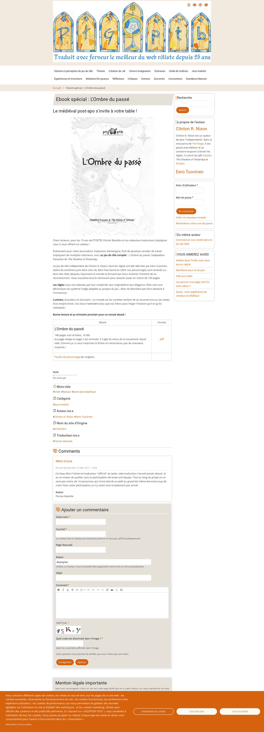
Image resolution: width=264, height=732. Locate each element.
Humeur (145, 78)
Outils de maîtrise (178, 71)
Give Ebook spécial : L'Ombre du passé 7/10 (69, 375)
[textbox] (112, 605)
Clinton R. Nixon (64, 416)
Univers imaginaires (140, 71)
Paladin (207, 155)
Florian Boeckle (63, 441)
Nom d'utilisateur (186, 185)
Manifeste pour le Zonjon (190, 270)
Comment (61, 585)
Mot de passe (183, 197)
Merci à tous (64, 461)
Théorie (101, 71)
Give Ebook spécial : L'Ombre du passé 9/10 (74, 375)
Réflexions (118, 78)
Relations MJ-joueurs (97, 78)
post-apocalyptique (85, 391)
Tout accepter (240, 711)
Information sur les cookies (18, 724)
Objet (59, 573)
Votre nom (62, 517)
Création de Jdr (117, 71)
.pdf (161, 339)
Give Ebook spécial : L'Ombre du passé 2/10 (58, 375)
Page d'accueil (64, 544)
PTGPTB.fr (60, 429)
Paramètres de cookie (154, 711)
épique (67, 391)
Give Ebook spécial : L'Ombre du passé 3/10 (61, 375)
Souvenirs (159, 78)
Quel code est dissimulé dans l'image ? (78, 638)
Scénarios (159, 71)
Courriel (60, 529)
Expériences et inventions (68, 78)
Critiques (133, 78)
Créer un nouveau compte (191, 217)
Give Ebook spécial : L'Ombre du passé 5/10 (65, 375)
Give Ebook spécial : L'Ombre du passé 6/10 (67, 375)
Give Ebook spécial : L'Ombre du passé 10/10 (76, 375)
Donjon (180, 163)
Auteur (60, 557)
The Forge (198, 143)
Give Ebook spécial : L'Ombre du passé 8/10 (72, 375)
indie (57, 391)
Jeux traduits (199, 71)
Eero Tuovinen (84, 416)
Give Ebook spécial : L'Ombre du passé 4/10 (63, 375)
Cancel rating (54, 375)
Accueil (57, 88)
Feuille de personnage (67, 357)
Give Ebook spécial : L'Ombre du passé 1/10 (56, 375)
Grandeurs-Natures (196, 78)
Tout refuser (197, 711)
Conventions (175, 78)
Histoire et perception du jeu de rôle (73, 71)
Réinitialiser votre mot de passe (194, 223)
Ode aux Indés (184, 276)
